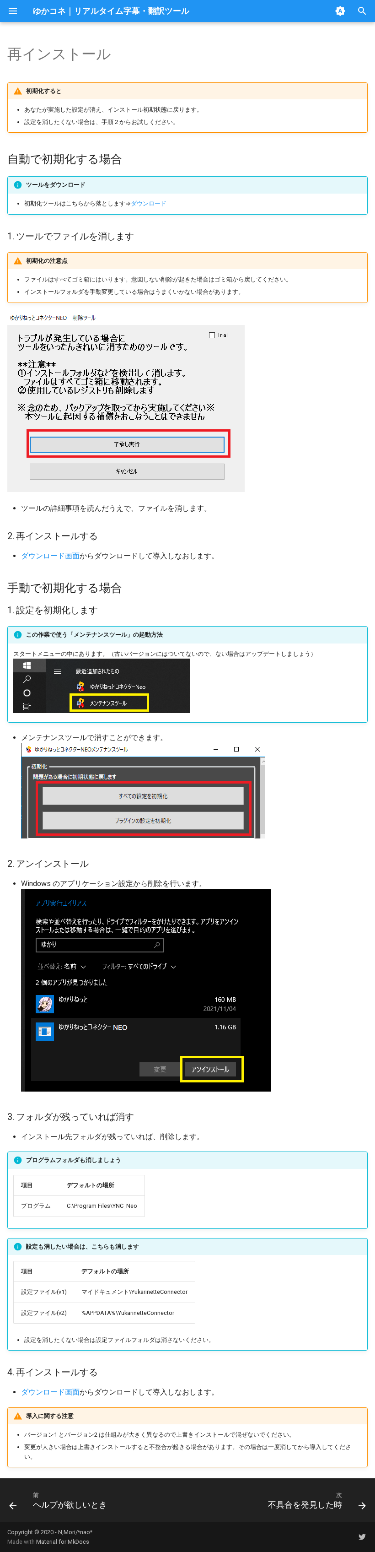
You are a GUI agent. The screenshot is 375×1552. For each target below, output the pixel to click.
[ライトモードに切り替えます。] (340, 11)
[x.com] (362, 1537)
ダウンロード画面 (50, 556)
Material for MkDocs (62, 1541)
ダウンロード (148, 203)
